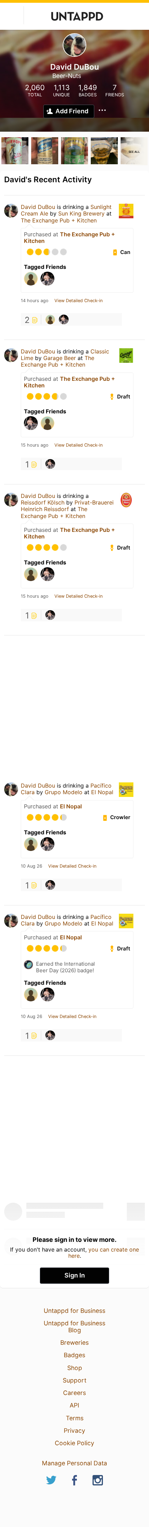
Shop (74, 1367)
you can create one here (103, 1252)
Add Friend (71, 111)
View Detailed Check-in (78, 300)
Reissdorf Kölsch (42, 502)
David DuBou (38, 206)
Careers (74, 1392)
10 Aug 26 (31, 866)
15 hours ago (35, 445)
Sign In (74, 1275)
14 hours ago (35, 300)
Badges (74, 1355)
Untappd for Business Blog (74, 1326)
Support (74, 1380)
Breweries (74, 1342)
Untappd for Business (74, 1310)
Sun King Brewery (81, 213)
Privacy (74, 1430)
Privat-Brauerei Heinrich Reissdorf (67, 505)
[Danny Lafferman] (50, 319)
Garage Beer (60, 357)
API (74, 1405)
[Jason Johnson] (64, 319)
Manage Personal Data (74, 1463)
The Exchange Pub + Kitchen (59, 220)
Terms (75, 1418)
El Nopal (102, 792)
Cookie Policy (74, 1443)
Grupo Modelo (63, 792)
